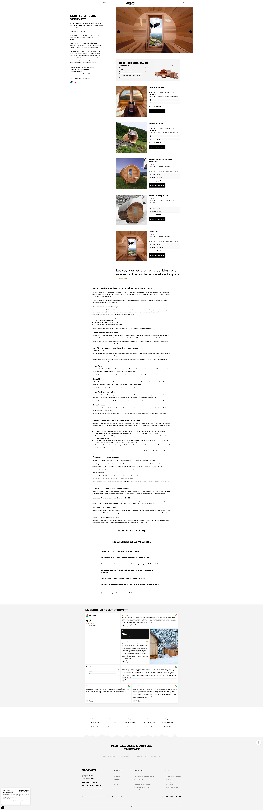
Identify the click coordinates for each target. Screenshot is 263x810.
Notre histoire (169, 774)
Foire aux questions (138, 782)
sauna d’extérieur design (106, 371)
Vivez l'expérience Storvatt (173, 782)
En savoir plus (94, 726)
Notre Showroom (170, 784)
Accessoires (156, 756)
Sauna (115, 782)
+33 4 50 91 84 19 (89, 782)
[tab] (131, 551)
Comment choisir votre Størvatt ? (142, 784)
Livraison (136, 774)
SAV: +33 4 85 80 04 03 (92, 785)
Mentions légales (129, 806)
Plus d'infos (85, 78)
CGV (139, 806)
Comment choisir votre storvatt (131, 75)
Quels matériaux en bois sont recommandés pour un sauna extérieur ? (125, 557)
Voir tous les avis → (90, 662)
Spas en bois (124, 756)
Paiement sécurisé (138, 779)
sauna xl (119, 384)
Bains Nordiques (109, 756)
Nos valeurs (168, 779)
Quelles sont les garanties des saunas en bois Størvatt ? (120, 593)
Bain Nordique (117, 779)
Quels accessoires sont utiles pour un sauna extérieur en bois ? (123, 578)
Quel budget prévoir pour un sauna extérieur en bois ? (120, 551)
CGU (136, 806)
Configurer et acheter (157, 111)
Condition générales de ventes (142, 787)
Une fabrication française (172, 787)
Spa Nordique (117, 784)
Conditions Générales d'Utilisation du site (144, 776)
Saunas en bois (140, 756)
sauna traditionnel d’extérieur (120, 397)
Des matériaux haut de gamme (173, 776)
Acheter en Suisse (118, 774)
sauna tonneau (129, 407)
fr (191, 2)
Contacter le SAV (138, 789)
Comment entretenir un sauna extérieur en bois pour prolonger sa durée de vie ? (129, 564)
